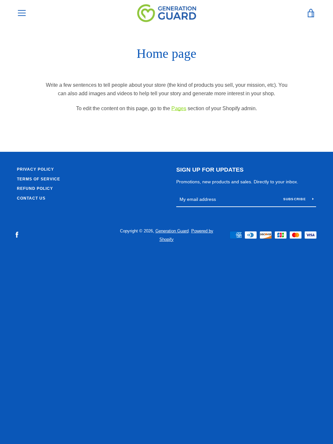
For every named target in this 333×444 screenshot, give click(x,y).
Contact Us (31, 198)
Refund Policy (35, 188)
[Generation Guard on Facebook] (17, 235)
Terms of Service (38, 179)
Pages (178, 108)
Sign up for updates (210, 169)
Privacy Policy (35, 169)
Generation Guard (172, 231)
